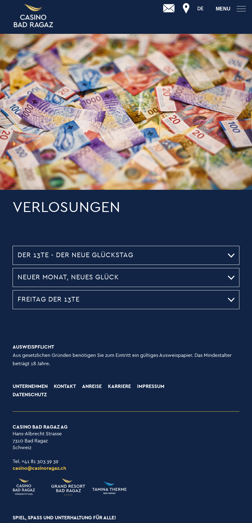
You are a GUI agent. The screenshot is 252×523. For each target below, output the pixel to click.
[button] (126, 255)
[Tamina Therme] (106, 488)
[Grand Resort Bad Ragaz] (33, 16)
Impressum (150, 386)
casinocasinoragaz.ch (39, 468)
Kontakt (65, 386)
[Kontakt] (169, 8)
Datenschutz (30, 395)
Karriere (119, 386)
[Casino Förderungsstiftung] (29, 486)
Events (9, 20)
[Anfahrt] (186, 8)
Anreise (92, 386)
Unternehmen (30, 386)
